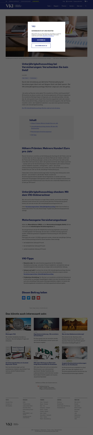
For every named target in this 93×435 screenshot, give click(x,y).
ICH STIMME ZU (41, 40)
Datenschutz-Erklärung (48, 36)
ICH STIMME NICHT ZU (41, 45)
